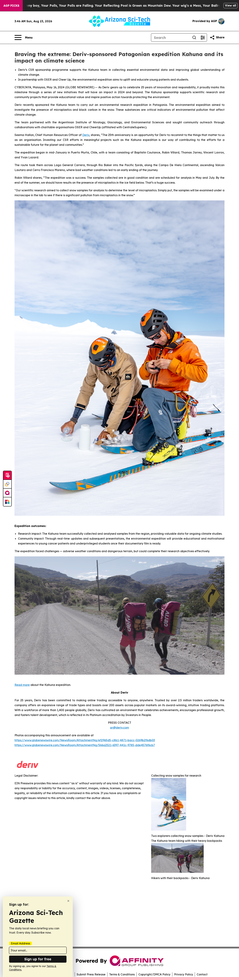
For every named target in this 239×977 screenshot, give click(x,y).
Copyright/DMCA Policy (154, 974)
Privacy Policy (183, 974)
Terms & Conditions (122, 974)
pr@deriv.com (119, 727)
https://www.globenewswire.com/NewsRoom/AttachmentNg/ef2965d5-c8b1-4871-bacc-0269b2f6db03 (85, 740)
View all (230, 5)
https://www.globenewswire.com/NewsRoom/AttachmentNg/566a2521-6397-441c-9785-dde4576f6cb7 (85, 745)
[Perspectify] (7, 484)
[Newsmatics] (7, 501)
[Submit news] (7, 475)
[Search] (194, 37)
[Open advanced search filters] (202, 37)
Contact (202, 974)
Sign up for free (37, 959)
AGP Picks (11, 5)
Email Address (20, 943)
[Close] (68, 901)
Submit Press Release (91, 974)
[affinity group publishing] (7, 493)
